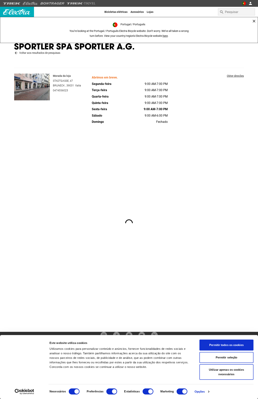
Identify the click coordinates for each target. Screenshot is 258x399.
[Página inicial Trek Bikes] (12, 3)
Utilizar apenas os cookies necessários (226, 372)
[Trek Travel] (81, 3)
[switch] (111, 391)
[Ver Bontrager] (52, 3)
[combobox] (236, 11)
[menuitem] (116, 12)
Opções (200, 391)
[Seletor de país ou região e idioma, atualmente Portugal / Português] (244, 3)
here (165, 35)
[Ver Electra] (30, 3)
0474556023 (60, 90)
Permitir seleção (226, 357)
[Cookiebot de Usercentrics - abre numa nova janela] (24, 391)
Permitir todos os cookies (226, 345)
